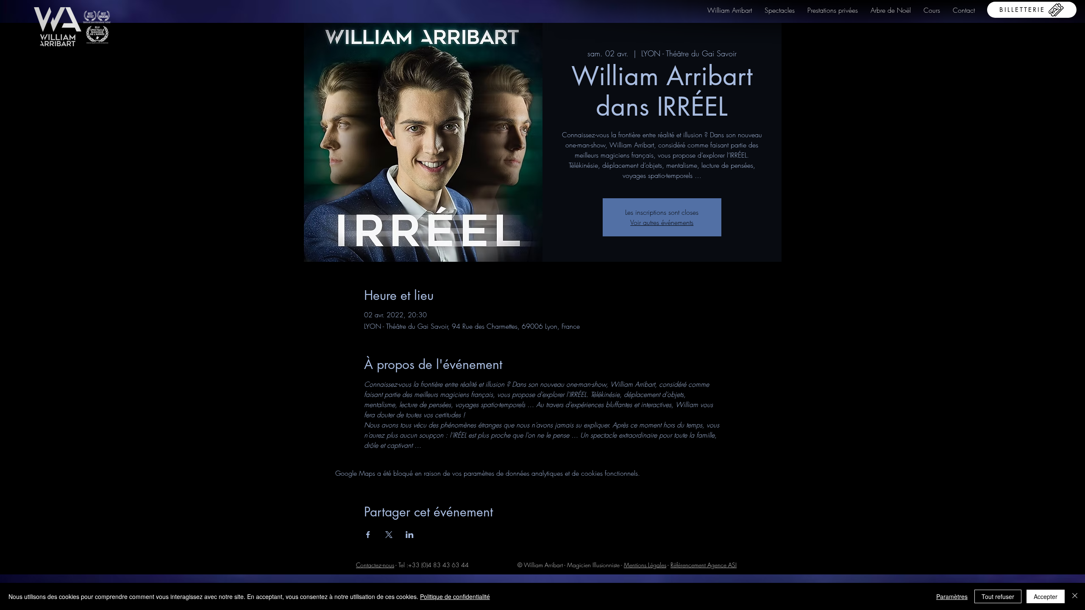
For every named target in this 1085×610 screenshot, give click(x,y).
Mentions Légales (645, 565)
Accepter (1045, 596)
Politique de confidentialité (455, 596)
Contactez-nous (375, 565)
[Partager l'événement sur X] (389, 534)
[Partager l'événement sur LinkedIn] (410, 534)
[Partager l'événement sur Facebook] (368, 534)
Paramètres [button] (952, 596)
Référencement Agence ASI (703, 565)
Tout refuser (998, 596)
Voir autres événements (661, 222)
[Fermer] (1075, 596)
